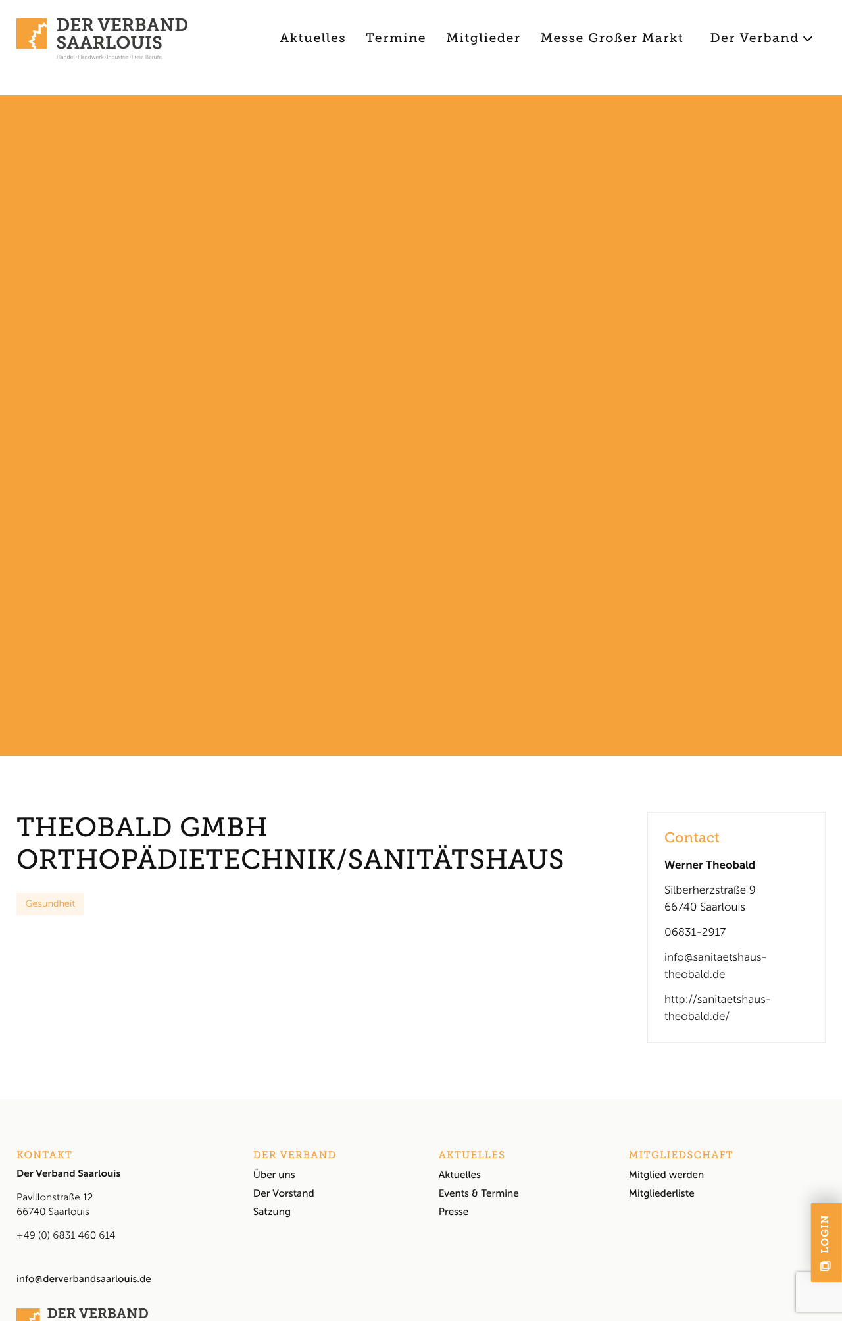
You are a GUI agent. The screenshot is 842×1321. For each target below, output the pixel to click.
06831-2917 (695, 932)
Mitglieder (483, 38)
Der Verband (754, 38)
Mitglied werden (667, 1175)
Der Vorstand (283, 1193)
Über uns (274, 1175)
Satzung (272, 1212)
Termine (396, 38)
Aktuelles (313, 38)
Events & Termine (479, 1193)
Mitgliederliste (662, 1193)
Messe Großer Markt (612, 38)
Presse (454, 1212)
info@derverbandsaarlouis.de (83, 1279)
